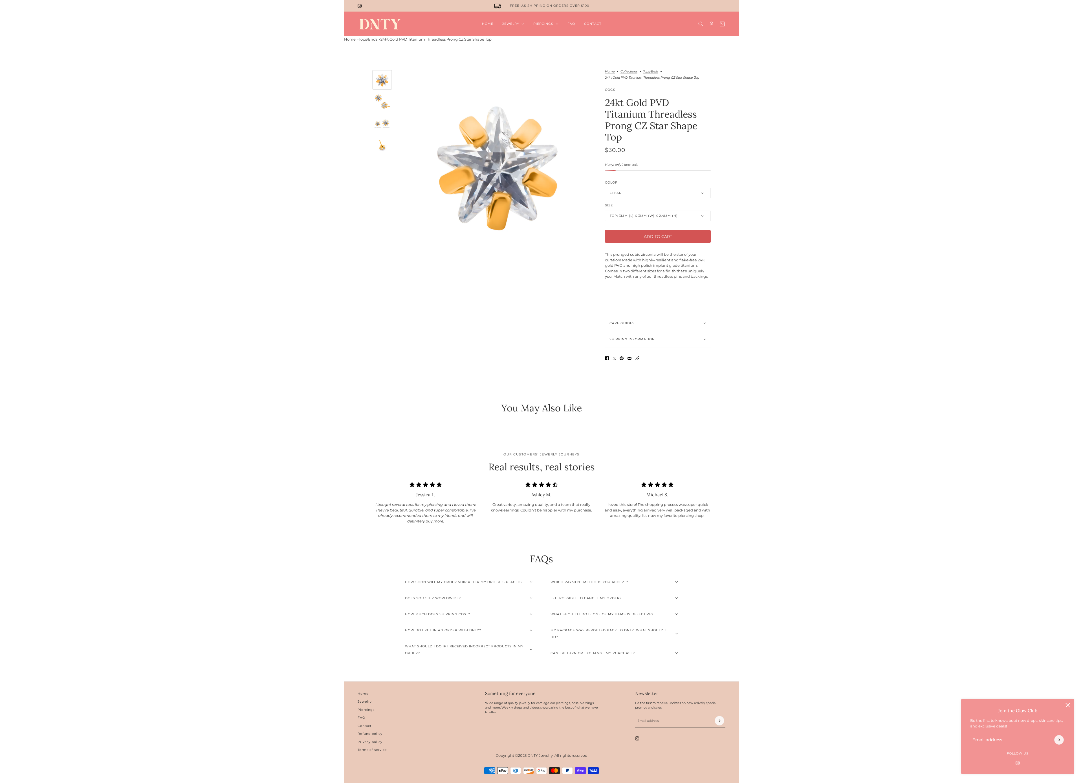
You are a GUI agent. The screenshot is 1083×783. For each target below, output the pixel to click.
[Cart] (722, 24)
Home (350, 39)
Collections (628, 71)
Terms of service (372, 750)
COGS (610, 90)
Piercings (366, 710)
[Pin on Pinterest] (621, 358)
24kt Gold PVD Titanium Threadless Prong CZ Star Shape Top (436, 39)
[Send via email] (629, 358)
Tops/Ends (368, 39)
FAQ (361, 718)
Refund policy (370, 734)
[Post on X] (614, 358)
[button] (637, 358)
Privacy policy (370, 742)
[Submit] (1059, 740)
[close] (1068, 705)
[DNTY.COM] (380, 24)
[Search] (701, 24)
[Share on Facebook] (607, 358)
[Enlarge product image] (497, 166)
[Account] (711, 24)
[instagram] (359, 6)
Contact (364, 726)
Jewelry (365, 701)
